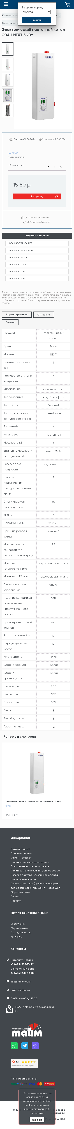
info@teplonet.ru (21, 981)
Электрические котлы (15, 23)
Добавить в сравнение (37, 217)
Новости (16, 900)
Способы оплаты (21, 853)
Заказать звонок (20, 990)
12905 (8, 806)
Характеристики (16, 314)
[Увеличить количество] (61, 166)
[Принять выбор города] (36, 20)
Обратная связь (20, 892)
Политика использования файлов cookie (35, 870)
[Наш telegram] (26, 1047)
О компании (18, 923)
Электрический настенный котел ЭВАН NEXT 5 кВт (33, 801)
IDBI (62, 1119)
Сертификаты (19, 928)
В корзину (37, 196)
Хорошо (36, 1119)
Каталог (7, 15)
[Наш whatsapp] (16, 1047)
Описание (43, 314)
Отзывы (10, 322)
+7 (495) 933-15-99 (22, 964)
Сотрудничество (21, 932)
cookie (29, 1105)
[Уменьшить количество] (47, 166)
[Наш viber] (37, 1047)
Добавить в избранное (38, 222)
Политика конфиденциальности (30, 862)
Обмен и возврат (21, 857)
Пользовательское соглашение (30, 866)
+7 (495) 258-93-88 (22, 973)
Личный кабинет (20, 849)
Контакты (16, 936)
